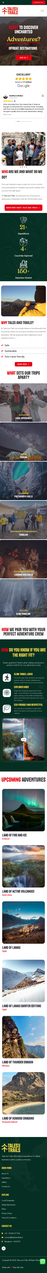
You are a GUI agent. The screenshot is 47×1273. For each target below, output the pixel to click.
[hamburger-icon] (42, 10)
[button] (4, 148)
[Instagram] (3, 2)
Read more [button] (7, 115)
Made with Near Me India (12, 1267)
